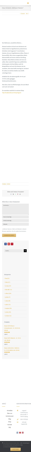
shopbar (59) (8, 308)
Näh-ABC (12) (8, 289)
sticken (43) (8, 312)
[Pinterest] (12, 244)
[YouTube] (9, 244)
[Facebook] (5, 244)
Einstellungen (26, 443)
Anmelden (9, 410)
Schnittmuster (10, 416)
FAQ (10, 427)
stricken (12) (8, 315)
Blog (10, 419)
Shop (9, 422)
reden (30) (7, 301)
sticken (8, 184)
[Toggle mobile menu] (28, 3)
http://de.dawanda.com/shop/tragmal (11, 92)
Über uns (9, 413)
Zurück (23, 13)
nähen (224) (8, 293)
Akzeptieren (15, 449)
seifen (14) (7, 304)
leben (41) (7, 282)
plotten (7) (7, 297)
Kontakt (10, 424)
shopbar (4, 184)
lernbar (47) (8, 286)
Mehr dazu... (21, 444)
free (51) (7, 278)
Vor (27, 13)
